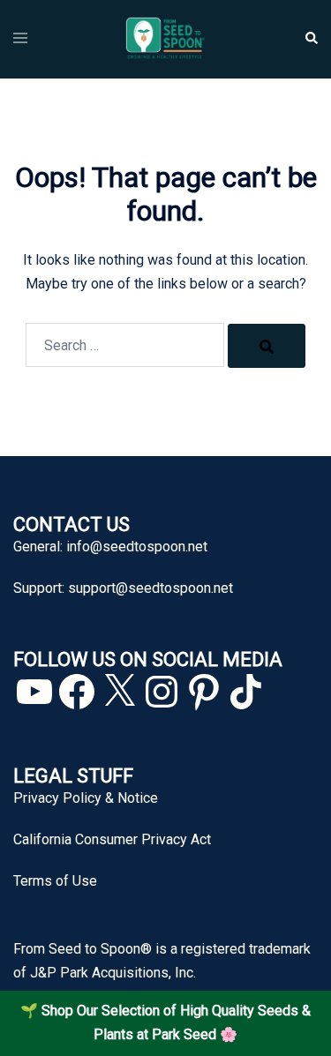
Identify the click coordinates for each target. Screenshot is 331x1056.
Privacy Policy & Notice (85, 798)
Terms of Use (55, 881)
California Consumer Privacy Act (112, 839)
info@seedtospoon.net (136, 546)
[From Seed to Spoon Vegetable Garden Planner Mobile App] (165, 38)
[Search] (266, 346)
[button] (311, 39)
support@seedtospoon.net (150, 588)
